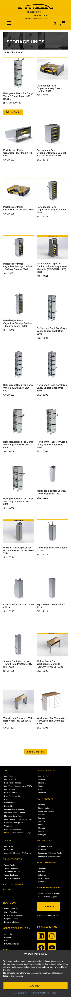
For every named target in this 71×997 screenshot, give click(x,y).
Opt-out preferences (23, 993)
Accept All (35, 985)
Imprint (54, 993)
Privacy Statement (41, 993)
